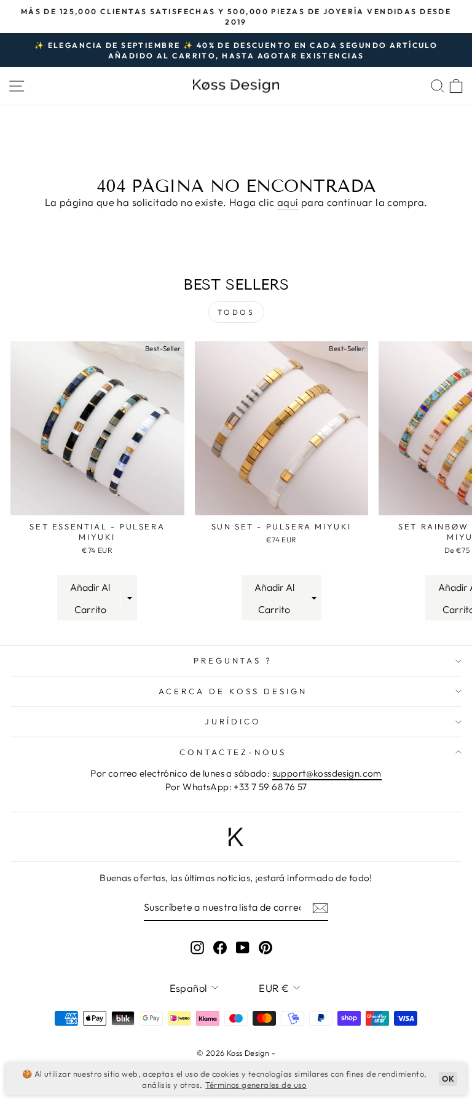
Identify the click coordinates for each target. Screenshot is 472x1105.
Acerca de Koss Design (233, 691)
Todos (236, 312)
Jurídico (233, 721)
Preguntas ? (233, 660)
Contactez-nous (233, 752)
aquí (288, 202)
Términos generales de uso (255, 1085)
